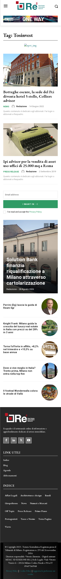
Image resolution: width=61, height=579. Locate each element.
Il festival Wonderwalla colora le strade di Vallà (20, 392)
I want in (28, 204)
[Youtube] (29, 440)
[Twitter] (21, 440)
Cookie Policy (25, 570)
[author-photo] (14, 106)
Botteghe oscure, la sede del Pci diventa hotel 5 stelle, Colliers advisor (28, 96)
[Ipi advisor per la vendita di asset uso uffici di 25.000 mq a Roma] (30, 139)
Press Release (11, 171)
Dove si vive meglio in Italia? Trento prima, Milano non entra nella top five (19, 370)
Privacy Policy (35, 212)
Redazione (21, 106)
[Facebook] (6, 440)
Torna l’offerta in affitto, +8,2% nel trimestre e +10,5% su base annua (21, 349)
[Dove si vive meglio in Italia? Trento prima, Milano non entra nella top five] (49, 371)
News (6, 106)
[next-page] (52, 225)
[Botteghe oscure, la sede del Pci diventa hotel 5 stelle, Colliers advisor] (30, 70)
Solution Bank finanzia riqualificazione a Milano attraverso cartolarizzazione (26, 271)
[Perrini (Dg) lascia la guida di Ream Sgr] (49, 306)
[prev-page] (46, 225)
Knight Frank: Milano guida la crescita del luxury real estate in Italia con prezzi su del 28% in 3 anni (20, 328)
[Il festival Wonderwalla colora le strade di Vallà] (49, 392)
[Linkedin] (14, 440)
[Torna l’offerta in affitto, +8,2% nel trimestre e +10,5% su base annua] (49, 349)
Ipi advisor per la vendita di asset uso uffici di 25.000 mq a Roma (29, 163)
